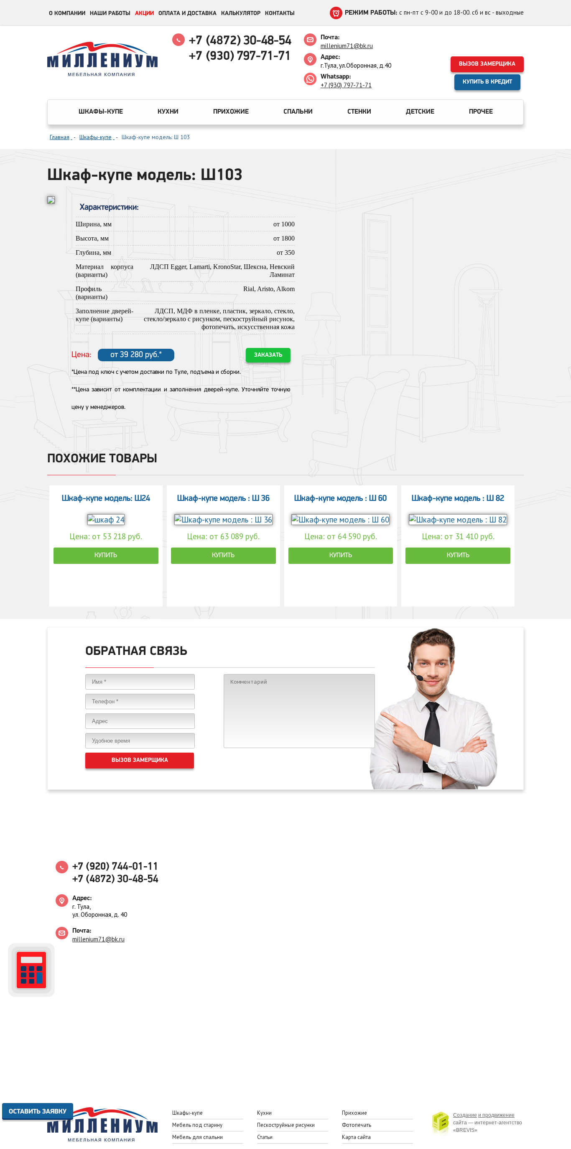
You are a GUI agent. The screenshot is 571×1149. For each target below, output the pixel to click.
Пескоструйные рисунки (286, 1125)
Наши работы (110, 13)
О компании (67, 13)
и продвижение (496, 1115)
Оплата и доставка (187, 13)
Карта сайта (356, 1137)
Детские (420, 112)
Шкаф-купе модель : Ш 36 (223, 499)
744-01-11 (115, 867)
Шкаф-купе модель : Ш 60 (340, 499)
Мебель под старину (197, 1125)
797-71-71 (240, 56)
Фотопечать (356, 1125)
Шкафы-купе (101, 112)
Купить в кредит (487, 82)
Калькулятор (240, 13)
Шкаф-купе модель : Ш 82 (458, 499)
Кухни (168, 112)
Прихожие (231, 112)
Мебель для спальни (197, 1137)
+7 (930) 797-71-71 (346, 85)
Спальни (298, 112)
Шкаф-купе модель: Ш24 (106, 499)
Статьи (265, 1137)
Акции (144, 13)
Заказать (268, 355)
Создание (465, 1115)
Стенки (359, 112)
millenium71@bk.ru (347, 46)
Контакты (280, 13)
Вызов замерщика (487, 64)
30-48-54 (240, 41)
